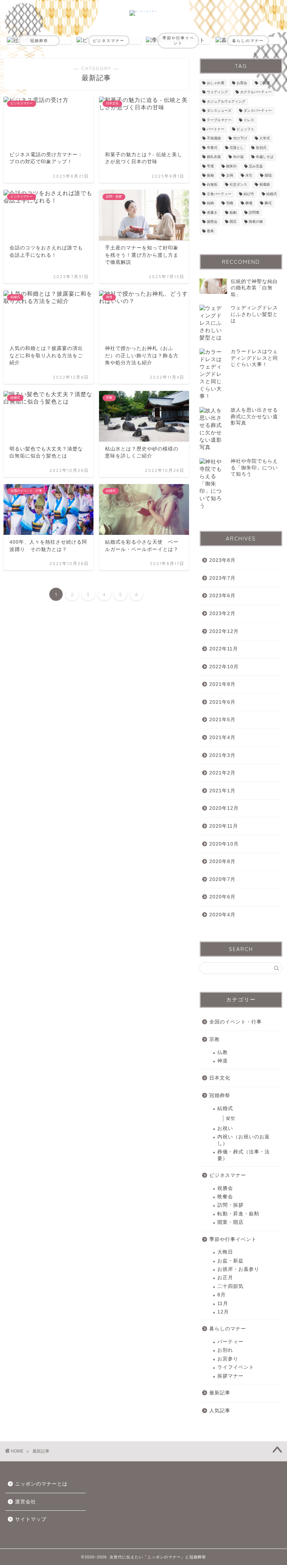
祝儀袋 (264, 185)
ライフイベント (235, 1367)
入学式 (264, 138)
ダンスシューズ (219, 111)
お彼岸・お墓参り (238, 1269)
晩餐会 (225, 1196)
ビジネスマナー (227, 1175)
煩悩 (268, 175)
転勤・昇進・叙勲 (238, 1213)
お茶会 (242, 83)
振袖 (210, 175)
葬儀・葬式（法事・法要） (243, 1155)
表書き (212, 212)
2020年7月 (222, 879)
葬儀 (248, 203)
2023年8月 (222, 560)
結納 (210, 203)
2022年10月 (224, 666)
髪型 (230, 1118)
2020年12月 (224, 808)
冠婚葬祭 (219, 1095)
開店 (233, 222)
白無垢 (212, 185)
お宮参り (227, 1358)
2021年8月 (222, 684)
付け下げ (240, 138)
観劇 (233, 212)
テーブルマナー (219, 120)
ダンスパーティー (258, 111)
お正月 (225, 1277)
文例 (229, 175)
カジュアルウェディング (226, 101)
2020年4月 (222, 914)
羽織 (229, 203)
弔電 (210, 166)
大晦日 (225, 1252)
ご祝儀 (264, 83)
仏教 (222, 1052)
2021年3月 (222, 755)
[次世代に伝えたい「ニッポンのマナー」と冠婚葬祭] (144, 11)
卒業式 (212, 148)
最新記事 (219, 1392)
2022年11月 (223, 648)
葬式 (268, 203)
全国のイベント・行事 (235, 1022)
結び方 (249, 194)
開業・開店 (230, 1222)
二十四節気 (230, 1286)
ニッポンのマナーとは (41, 1484)
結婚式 (271, 194)
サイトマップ (31, 1519)
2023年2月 (222, 613)
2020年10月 (224, 844)
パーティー (230, 1341)
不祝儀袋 (214, 138)
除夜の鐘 (256, 222)
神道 (222, 1060)
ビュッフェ (245, 129)
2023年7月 (222, 578)
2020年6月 (222, 896)
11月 (222, 1303)
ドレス (249, 120)
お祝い (225, 1128)
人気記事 (219, 1410)
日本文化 (219, 1078)
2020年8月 (222, 861)
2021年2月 (222, 772)
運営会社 (25, 1501)
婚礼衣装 (214, 157)
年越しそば (264, 157)
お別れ (225, 1350)
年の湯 (238, 157)
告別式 (261, 148)
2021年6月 (222, 702)
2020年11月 (223, 826)
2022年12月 (224, 631)
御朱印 (231, 166)
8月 (221, 1294)
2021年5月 (222, 719)
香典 (210, 231)
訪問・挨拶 (230, 1205)
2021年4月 (222, 737)
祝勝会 (225, 1188)
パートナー (215, 129)
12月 (223, 1312)
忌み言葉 (256, 166)
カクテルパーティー (256, 92)
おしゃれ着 (215, 83)
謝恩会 (212, 222)
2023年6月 (222, 595)
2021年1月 (222, 790)
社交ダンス (238, 185)
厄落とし (237, 148)
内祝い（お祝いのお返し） (243, 1140)
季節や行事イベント (233, 1239)
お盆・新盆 (230, 1260)
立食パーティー (219, 194)
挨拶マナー (230, 1376)
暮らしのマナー (227, 1328)
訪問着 (254, 212)
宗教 (214, 1039)
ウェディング (217, 92)
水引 (248, 175)
